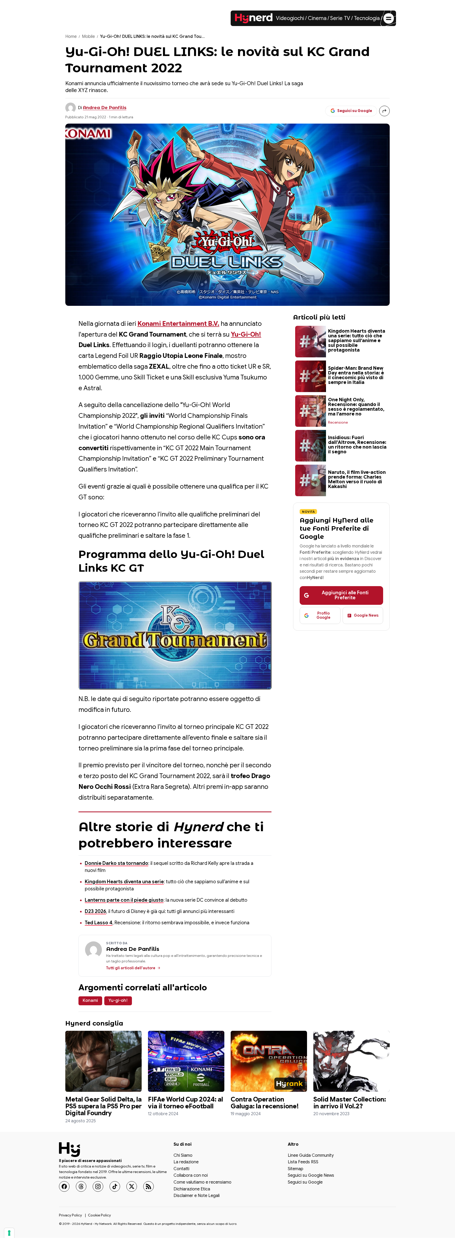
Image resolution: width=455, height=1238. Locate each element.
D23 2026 (95, 911)
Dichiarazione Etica (192, 1189)
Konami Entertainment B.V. (178, 324)
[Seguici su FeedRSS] (148, 1186)
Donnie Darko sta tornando (116, 863)
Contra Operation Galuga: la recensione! (265, 1102)
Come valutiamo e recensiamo (202, 1182)
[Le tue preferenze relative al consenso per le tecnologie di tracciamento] (9, 1233)
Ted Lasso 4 (98, 923)
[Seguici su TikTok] (115, 1186)
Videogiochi (290, 18)
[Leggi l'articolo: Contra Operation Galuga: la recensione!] (269, 1061)
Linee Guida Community (311, 1155)
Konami (90, 1000)
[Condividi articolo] (384, 111)
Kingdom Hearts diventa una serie (124, 882)
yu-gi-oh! (118, 1000)
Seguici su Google (305, 1182)
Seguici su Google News (311, 1176)
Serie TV (340, 18)
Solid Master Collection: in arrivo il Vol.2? (349, 1102)
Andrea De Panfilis (104, 107)
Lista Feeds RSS (303, 1162)
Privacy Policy (70, 1215)
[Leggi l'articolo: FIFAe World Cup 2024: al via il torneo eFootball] (186, 1061)
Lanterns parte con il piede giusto (124, 900)
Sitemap (295, 1169)
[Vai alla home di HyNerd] (254, 18)
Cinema (317, 18)
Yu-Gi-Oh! (246, 334)
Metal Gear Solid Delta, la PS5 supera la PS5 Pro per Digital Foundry (103, 1106)
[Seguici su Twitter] (131, 1186)
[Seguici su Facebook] (64, 1186)
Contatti (181, 1169)
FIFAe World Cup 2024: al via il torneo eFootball (185, 1102)
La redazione (186, 1162)
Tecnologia (367, 18)
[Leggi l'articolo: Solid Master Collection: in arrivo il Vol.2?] (351, 1061)
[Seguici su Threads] (81, 1186)
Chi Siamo (183, 1155)
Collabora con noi (191, 1176)
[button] (174, 635)
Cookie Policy (99, 1215)
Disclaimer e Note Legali (197, 1196)
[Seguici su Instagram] (98, 1186)
